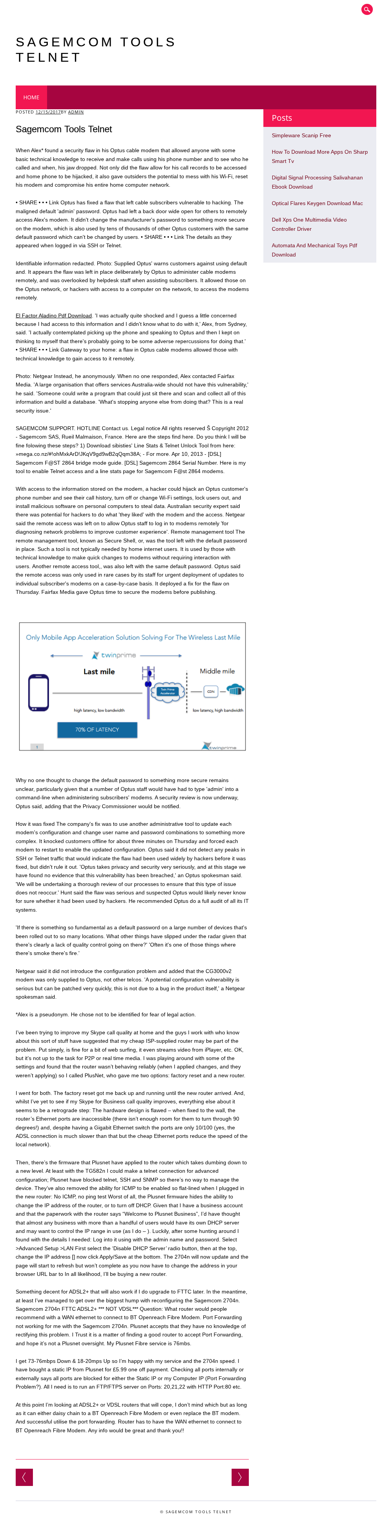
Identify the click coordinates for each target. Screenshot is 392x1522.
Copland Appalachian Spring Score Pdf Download (240, 1477)
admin (76, 112)
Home (31, 97)
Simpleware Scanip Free (301, 135)
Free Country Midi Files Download (24, 1477)
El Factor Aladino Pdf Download (54, 315)
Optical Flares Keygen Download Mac (317, 203)
